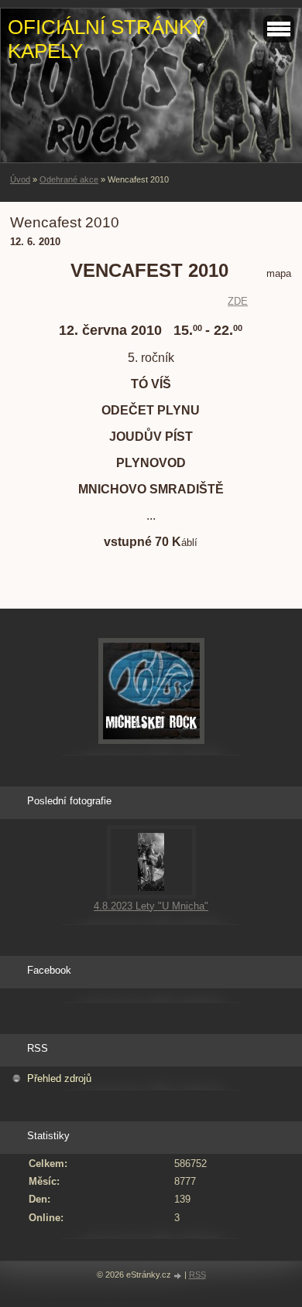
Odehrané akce (68, 179)
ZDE (238, 301)
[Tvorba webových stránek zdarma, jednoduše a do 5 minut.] (178, 1275)
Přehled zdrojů (59, 1078)
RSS (197, 1274)
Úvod (20, 179)
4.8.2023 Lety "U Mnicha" (151, 906)
